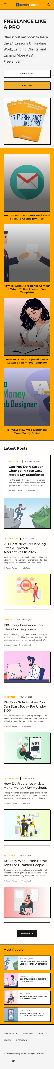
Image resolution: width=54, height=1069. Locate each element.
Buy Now (27, 85)
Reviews (8, 1040)
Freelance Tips (11, 1033)
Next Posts (26, 933)
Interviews (21, 1040)
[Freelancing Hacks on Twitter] (13, 1061)
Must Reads (28, 1033)
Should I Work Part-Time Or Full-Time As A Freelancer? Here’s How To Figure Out (32, 1015)
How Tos (43, 1033)
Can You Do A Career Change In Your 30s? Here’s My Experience (33, 963)
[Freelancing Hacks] (27, 4)
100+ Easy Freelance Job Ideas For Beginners (33, 980)
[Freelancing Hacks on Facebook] (7, 1061)
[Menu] (5, 5)
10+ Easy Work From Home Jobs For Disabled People (33, 997)
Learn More (27, 73)
